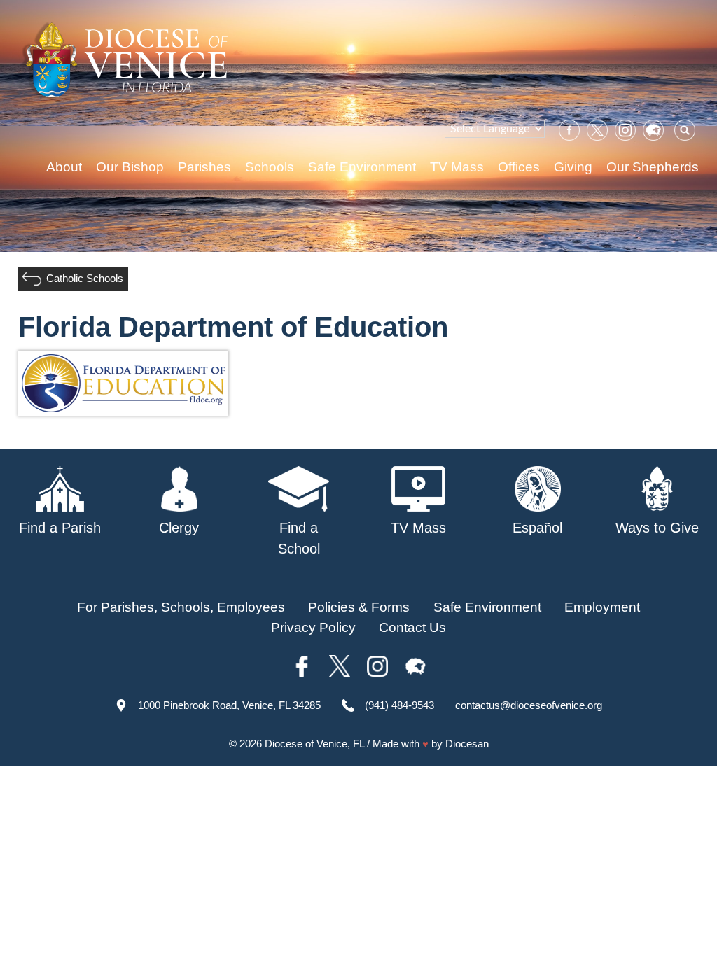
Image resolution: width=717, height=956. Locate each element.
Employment (602, 607)
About (64, 167)
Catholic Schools (84, 278)
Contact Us (412, 627)
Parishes (204, 167)
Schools (269, 167)
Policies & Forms (359, 607)
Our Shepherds (652, 167)
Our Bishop (130, 167)
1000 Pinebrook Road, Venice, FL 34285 (229, 705)
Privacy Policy (313, 627)
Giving (573, 167)
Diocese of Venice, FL (314, 744)
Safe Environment (362, 167)
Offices (519, 167)
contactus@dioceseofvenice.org (528, 705)
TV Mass (457, 167)
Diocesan (467, 744)
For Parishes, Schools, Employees (181, 607)
